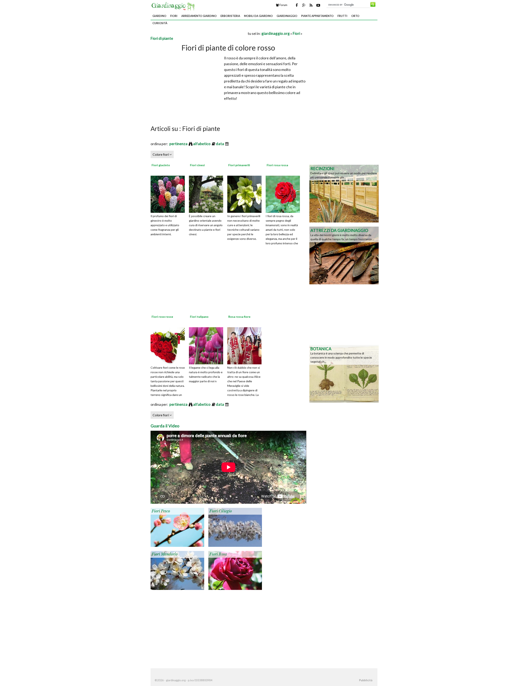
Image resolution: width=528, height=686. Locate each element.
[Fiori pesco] (177, 527)
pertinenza (178, 143)
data (220, 143)
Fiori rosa (218, 554)
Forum (283, 5)
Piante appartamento (317, 16)
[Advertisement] (199, 33)
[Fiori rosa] (235, 570)
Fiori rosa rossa (277, 165)
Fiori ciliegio (220, 511)
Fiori (173, 16)
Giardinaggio (287, 16)
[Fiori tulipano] (207, 345)
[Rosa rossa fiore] (245, 345)
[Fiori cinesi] (207, 193)
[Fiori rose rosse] (169, 345)
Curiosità (159, 23)
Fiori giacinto (161, 165)
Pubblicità (365, 680)
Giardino (159, 16)
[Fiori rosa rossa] (284, 193)
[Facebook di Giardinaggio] (296, 5)
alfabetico (202, 143)
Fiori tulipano (199, 316)
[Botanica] (344, 373)
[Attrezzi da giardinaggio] (344, 255)
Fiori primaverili (239, 165)
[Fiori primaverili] (245, 193)
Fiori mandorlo (165, 554)
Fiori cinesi (197, 165)
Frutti (342, 16)
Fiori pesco (161, 511)
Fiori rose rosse (162, 316)
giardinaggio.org (276, 33)
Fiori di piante (162, 38)
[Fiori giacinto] (169, 193)
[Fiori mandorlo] (177, 570)
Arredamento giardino (199, 16)
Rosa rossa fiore (239, 316)
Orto (355, 16)
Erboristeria (230, 16)
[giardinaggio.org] (174, 6)
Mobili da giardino (258, 16)
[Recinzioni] (344, 193)
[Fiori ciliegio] (235, 527)
